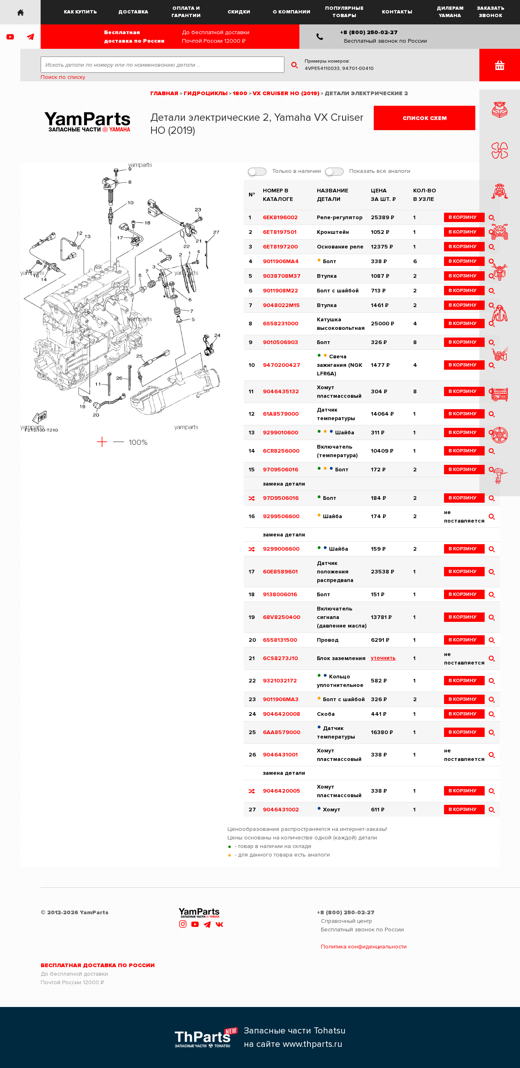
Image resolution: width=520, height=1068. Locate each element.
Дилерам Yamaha (450, 12)
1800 (240, 93)
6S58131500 (280, 639)
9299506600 (281, 516)
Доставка (133, 12)
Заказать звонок (491, 12)
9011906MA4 (281, 261)
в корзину (462, 217)
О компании (291, 12)
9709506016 (280, 469)
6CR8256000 (281, 450)
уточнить (383, 658)
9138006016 (280, 594)
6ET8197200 (280, 246)
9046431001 (280, 754)
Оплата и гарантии (186, 12)
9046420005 (281, 790)
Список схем (425, 118)
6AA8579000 (281, 732)
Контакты (397, 12)
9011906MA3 (281, 699)
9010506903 (280, 342)
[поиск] (492, 498)
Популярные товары (344, 12)
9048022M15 (281, 305)
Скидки (239, 12)
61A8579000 (281, 413)
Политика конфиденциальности (364, 946)
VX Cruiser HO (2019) (286, 93)
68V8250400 (281, 617)
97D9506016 (281, 498)
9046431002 (281, 809)
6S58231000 (280, 323)
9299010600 (280, 432)
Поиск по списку (63, 77)
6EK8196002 (280, 217)
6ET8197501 (280, 232)
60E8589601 (280, 571)
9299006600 (281, 548)
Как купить (80, 12)
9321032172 (280, 680)
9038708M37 (282, 275)
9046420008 (281, 714)
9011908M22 (280, 290)
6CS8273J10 (280, 658)
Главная (164, 93)
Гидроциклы (206, 93)
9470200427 (281, 365)
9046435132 (281, 391)
